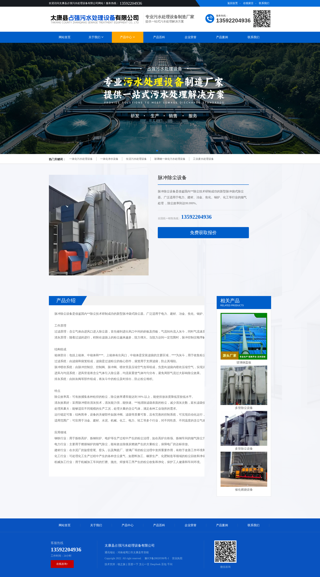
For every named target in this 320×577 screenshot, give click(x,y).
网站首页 (65, 37)
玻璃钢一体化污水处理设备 (169, 159)
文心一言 (144, 564)
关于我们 (95, 37)
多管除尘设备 (244, 407)
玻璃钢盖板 (243, 362)
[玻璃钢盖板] (244, 336)
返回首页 (232, 3)
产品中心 (126, 37)
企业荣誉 (190, 37)
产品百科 (159, 37)
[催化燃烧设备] (244, 469)
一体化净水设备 (109, 159)
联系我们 (264, 3)
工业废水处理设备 (203, 159)
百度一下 (133, 564)
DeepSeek (155, 564)
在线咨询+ (62, 564)
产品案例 (222, 37)
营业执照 (177, 558)
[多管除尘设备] (244, 385)
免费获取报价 (203, 232)
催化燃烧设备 (244, 489)
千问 (169, 564)
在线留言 (248, 3)
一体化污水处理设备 (81, 159)
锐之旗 (121, 564)
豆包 (163, 564)
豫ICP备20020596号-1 (157, 558)
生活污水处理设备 (136, 159)
